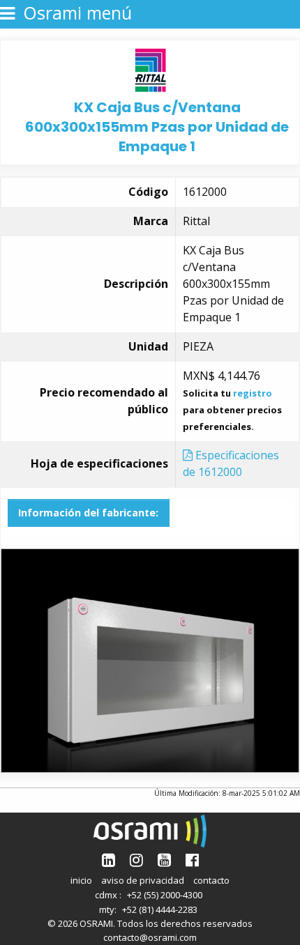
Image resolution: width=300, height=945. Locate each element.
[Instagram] (136, 859)
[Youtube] (164, 859)
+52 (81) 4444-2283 (159, 909)
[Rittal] (150, 68)
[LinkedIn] (108, 859)
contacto (211, 880)
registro (252, 393)
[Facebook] (192, 859)
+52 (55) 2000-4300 (164, 895)
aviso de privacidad (142, 880)
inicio (81, 880)
